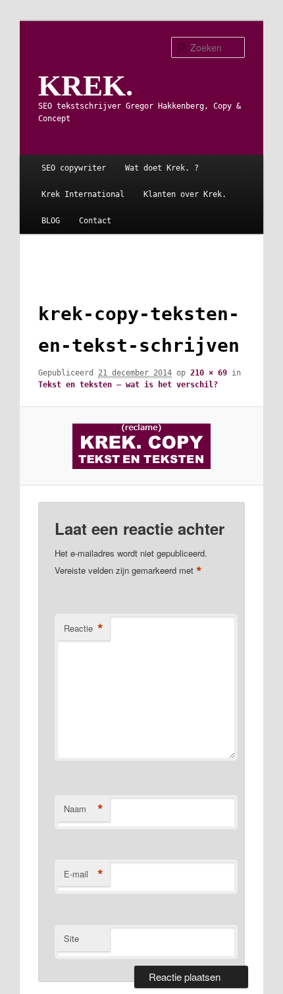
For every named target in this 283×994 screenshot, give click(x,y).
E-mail (83, 874)
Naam (83, 808)
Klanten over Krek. (184, 194)
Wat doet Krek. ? (162, 168)
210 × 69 (208, 372)
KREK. (85, 85)
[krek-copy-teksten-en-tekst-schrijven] (141, 446)
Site (71, 938)
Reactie (83, 628)
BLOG (50, 220)
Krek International (82, 194)
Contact (95, 220)
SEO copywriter (73, 168)
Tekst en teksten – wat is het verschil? (128, 384)
